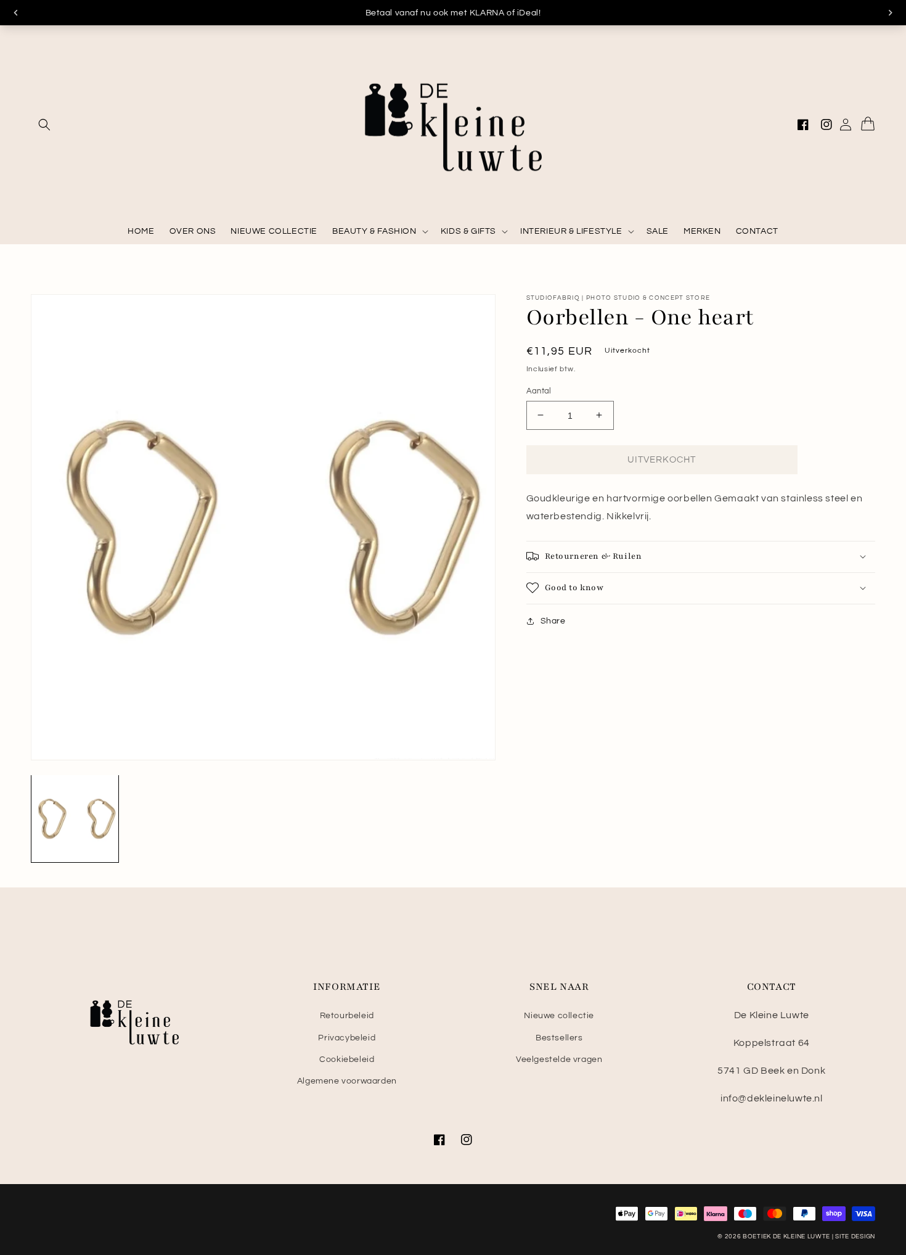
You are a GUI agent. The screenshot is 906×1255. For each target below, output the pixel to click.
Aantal (539, 390)
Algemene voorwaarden (347, 1081)
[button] (44, 124)
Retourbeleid (347, 1015)
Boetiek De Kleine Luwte (786, 1236)
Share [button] (553, 620)
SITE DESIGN (855, 1236)
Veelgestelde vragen (559, 1059)
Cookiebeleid (346, 1059)
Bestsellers (559, 1038)
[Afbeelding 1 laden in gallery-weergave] (75, 819)
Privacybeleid (346, 1038)
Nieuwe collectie (559, 1015)
